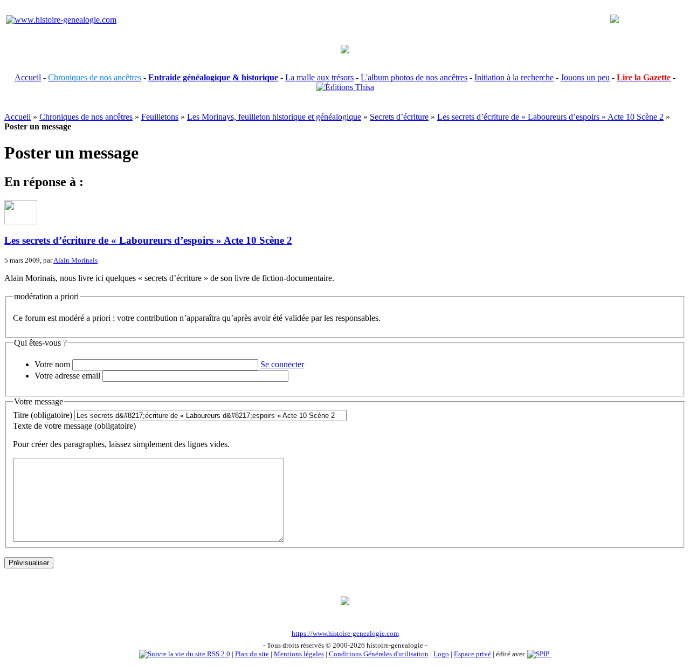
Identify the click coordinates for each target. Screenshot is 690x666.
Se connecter (282, 364)
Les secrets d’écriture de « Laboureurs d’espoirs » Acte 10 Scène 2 (550, 116)
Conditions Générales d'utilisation (379, 654)
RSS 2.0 (217, 654)
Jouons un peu (585, 77)
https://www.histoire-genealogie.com (345, 633)
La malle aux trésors (319, 77)
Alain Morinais (75, 260)
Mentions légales (299, 654)
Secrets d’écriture (399, 116)
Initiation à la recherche (514, 77)
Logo (441, 654)
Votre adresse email (67, 375)
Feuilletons (159, 116)
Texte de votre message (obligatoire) (74, 425)
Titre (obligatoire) (42, 415)
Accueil (28, 77)
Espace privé (472, 654)
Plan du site (252, 654)
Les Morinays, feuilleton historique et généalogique (274, 116)
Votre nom (52, 364)
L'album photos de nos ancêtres (414, 77)
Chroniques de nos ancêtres (86, 116)
